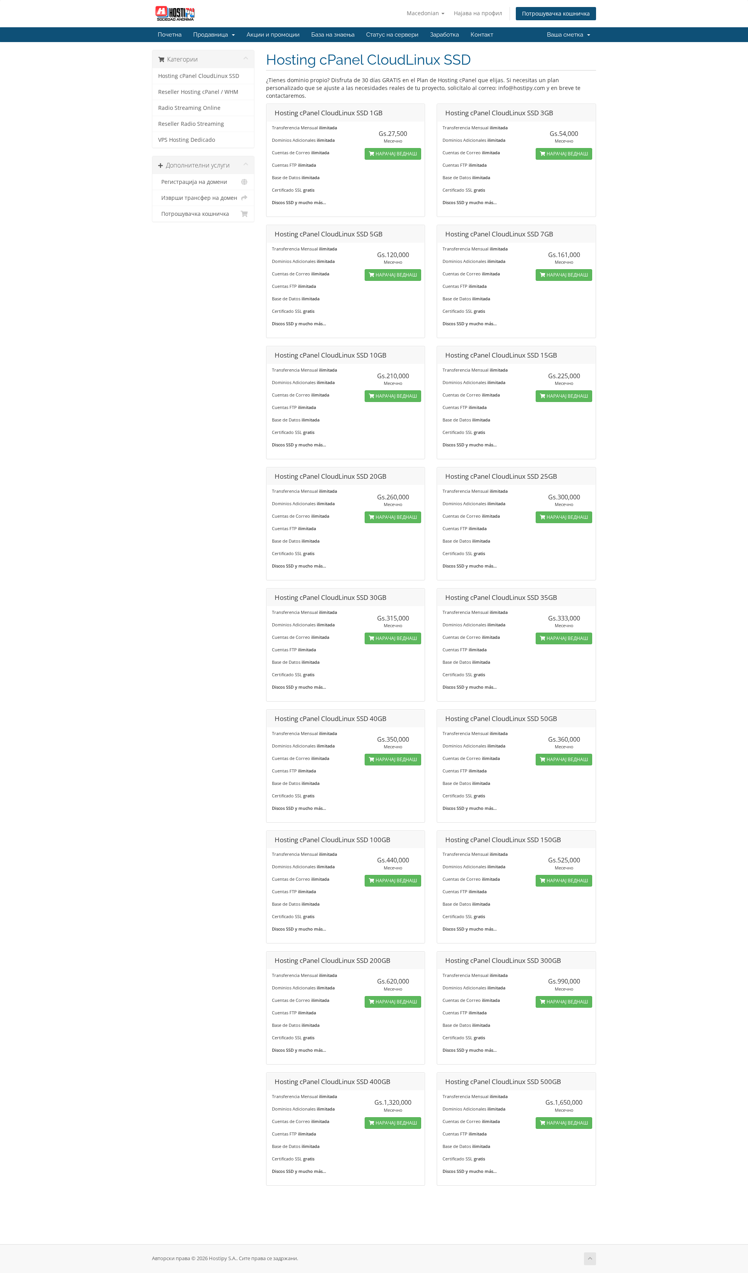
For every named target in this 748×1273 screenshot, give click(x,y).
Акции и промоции (273, 34)
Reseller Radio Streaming (191, 123)
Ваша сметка (566, 34)
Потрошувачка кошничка (556, 13)
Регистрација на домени (192, 181)
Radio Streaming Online (189, 107)
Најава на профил (478, 13)
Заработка (444, 34)
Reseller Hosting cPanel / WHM (198, 91)
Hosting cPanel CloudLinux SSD (198, 75)
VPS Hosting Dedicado (186, 139)
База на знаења (333, 34)
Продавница (212, 34)
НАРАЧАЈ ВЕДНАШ (395, 153)
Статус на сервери (392, 34)
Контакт (482, 34)
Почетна (170, 34)
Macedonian (424, 13)
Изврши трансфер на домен (197, 197)
